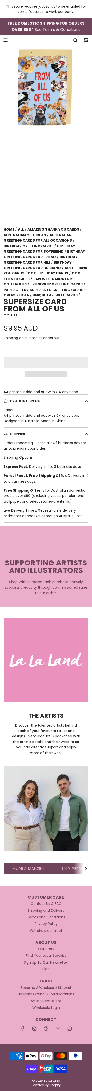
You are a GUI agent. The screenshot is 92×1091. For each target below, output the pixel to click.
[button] (46, 362)
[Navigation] (5, 40)
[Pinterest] (46, 1028)
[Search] (75, 40)
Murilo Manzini (28, 868)
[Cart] (85, 40)
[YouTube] (58, 1028)
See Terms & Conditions (57, 29)
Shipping (11, 338)
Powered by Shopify (46, 1085)
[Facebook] (22, 1028)
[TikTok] (69, 1028)
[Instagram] (34, 1028)
